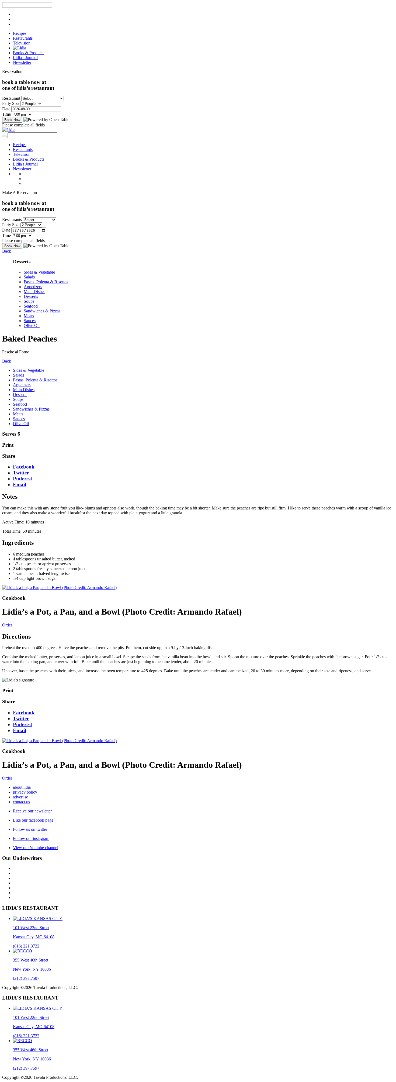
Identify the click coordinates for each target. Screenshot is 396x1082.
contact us (21, 802)
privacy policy (25, 792)
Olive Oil (32, 325)
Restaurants (23, 38)
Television (21, 43)
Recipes (19, 33)
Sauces (30, 320)
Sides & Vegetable (39, 272)
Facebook (23, 467)
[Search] (4, 136)
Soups (29, 301)
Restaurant (11, 98)
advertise (20, 797)
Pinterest (22, 478)
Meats (29, 315)
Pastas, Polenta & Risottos (46, 282)
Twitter (21, 472)
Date (6, 108)
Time (6, 114)
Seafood (31, 306)
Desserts (31, 296)
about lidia (22, 787)
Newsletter (22, 62)
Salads (29, 277)
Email (19, 484)
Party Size (10, 103)
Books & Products (28, 52)
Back (6, 251)
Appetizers (33, 286)
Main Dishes (34, 291)
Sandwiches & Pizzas (42, 311)
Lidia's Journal (25, 57)
